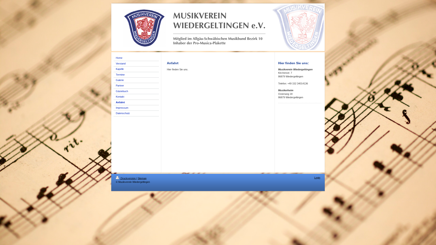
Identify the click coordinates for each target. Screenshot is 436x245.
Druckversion (128, 178)
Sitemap (142, 178)
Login (317, 177)
